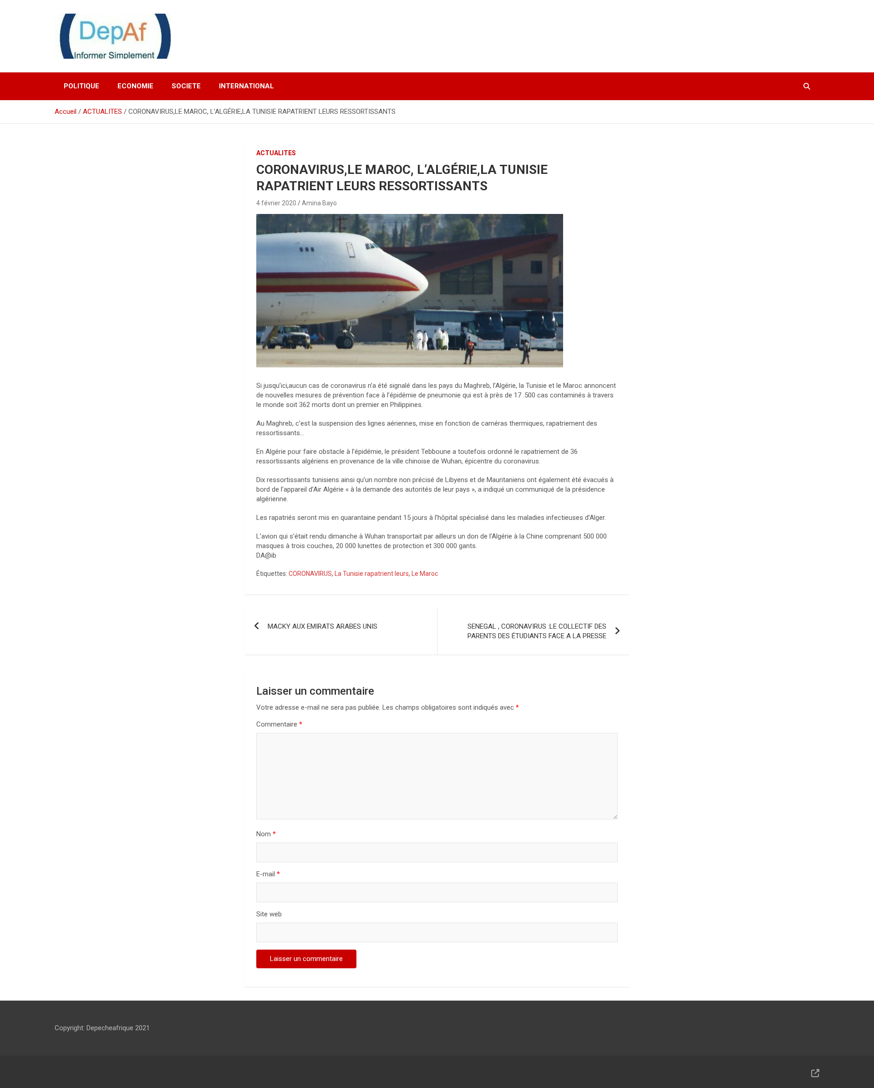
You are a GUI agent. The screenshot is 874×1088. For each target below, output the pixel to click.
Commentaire (279, 724)
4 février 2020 (276, 203)
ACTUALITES (276, 153)
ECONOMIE (135, 86)
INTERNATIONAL (246, 86)
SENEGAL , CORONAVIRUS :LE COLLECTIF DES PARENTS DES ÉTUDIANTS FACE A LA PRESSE (536, 631)
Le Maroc (425, 573)
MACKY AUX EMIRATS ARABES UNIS (322, 626)
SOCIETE (186, 86)
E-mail (268, 874)
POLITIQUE (81, 86)
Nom (266, 834)
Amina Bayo (319, 203)
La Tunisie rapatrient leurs (372, 573)
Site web (269, 914)
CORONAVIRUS (310, 573)
